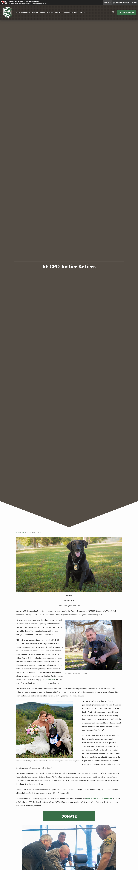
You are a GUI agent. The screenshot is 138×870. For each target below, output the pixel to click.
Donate (69, 816)
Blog (23, 532)
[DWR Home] (7, 12)
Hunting (35, 12)
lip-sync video (49, 679)
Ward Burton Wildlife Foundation (99, 798)
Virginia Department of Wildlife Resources (24, 2)
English (107, 2)
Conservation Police (70, 12)
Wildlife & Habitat (23, 12)
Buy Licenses (127, 12)
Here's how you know (41, 3)
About (82, 12)
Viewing (58, 12)
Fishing (42, 12)
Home (17, 532)
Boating (50, 12)
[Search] (113, 13)
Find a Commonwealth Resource (126, 2)
